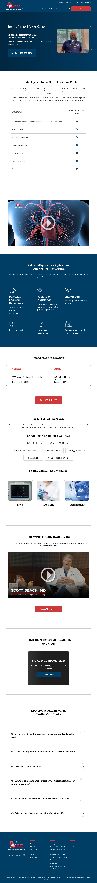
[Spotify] (20, 855)
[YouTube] (17, 855)
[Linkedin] (13, 855)
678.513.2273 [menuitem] (59, 2)
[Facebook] (9, 855)
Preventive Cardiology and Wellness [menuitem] (58, 867)
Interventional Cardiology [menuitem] (57, 846)
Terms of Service (55, 877)
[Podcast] (24, 855)
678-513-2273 (50, 675)
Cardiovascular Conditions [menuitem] (58, 854)
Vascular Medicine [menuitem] (55, 852)
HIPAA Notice (46, 877)
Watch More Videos (48, 609)
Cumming (16, 369)
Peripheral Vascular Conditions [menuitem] (56, 863)
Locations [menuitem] (32, 8)
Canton (57, 369)
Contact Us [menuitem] (69, 2)
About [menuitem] (68, 8)
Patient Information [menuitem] (60, 8)
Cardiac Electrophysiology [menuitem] (58, 849)
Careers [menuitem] (88, 2)
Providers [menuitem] (25, 8)
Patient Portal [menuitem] (79, 2)
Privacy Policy (64, 877)
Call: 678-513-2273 (23, 53)
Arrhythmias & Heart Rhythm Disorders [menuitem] (58, 858)
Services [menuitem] (38, 8)
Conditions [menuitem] (45, 8)
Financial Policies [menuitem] (35, 857)
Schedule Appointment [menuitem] (77, 844)
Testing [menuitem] (51, 8)
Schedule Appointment (80, 9)
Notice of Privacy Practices (76, 877)
